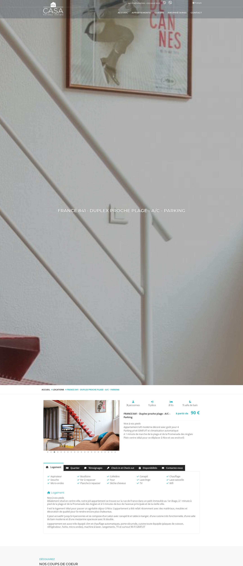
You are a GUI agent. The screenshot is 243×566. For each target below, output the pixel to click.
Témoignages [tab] (95, 468)
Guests (159, 12)
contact (196, 12)
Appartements (141, 12)
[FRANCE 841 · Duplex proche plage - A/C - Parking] (81, 425)
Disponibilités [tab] (149, 468)
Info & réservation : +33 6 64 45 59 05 (144, 3)
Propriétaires (177, 12)
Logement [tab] (55, 467)
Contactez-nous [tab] (174, 468)
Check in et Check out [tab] (122, 468)
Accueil (123, 12)
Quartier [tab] (75, 468)
